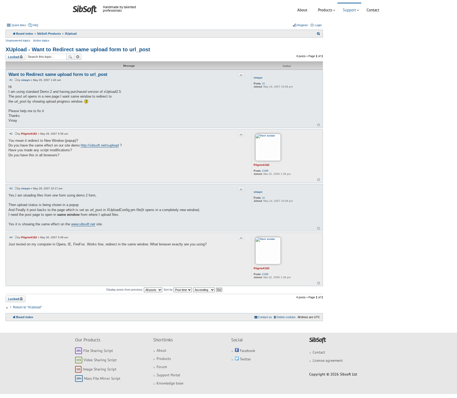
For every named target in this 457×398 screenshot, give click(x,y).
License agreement (328, 360)
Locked (13, 56)
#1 (11, 80)
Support (349, 9)
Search (70, 57)
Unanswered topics (18, 40)
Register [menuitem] (302, 25)
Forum (162, 366)
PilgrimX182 (261, 164)
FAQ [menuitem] (35, 25)
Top (318, 124)
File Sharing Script (98, 350)
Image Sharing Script (99, 369)
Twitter (245, 359)
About (302, 9)
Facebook (247, 350)
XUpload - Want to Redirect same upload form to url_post (78, 49)
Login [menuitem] (318, 25)
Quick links (19, 25)
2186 (265, 170)
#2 (11, 133)
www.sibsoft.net (83, 224)
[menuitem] (318, 33)
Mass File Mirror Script (102, 378)
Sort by (168, 289)
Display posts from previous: (125, 289)
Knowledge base (170, 383)
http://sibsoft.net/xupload (100, 145)
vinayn (258, 77)
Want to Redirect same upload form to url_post (57, 74)
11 (263, 83)
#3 (11, 188)
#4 (11, 237)
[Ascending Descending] (204, 289)
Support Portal (168, 375)
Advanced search (77, 57)
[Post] (16, 80)
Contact (373, 9)
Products (325, 9)
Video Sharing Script (100, 360)
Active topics (41, 40)
